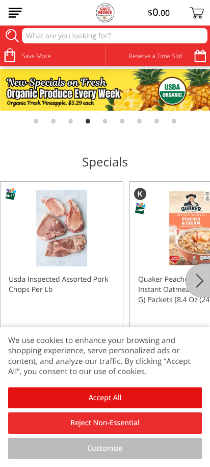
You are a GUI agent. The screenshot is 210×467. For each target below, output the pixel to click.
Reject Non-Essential (104, 423)
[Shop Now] (15, 13)
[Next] (198, 281)
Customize (105, 448)
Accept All (105, 398)
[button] (62, 272)
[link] (105, 90)
